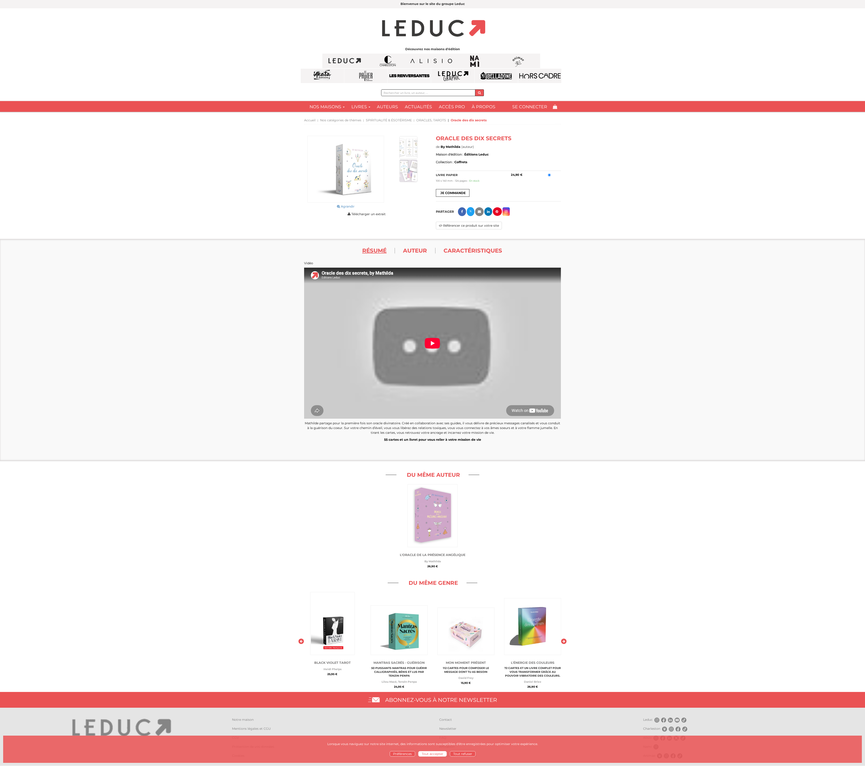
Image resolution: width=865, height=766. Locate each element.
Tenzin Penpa (407, 681)
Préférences (402, 754)
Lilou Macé (389, 681)
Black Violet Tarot (332, 663)
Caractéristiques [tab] (473, 250)
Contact (445, 720)
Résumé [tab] (374, 250)
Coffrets (460, 162)
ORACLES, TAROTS (431, 120)
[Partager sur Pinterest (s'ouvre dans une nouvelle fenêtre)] (497, 211)
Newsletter (447, 729)
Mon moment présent (466, 663)
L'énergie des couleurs (532, 663)
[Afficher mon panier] (555, 107)
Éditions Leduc (476, 154)
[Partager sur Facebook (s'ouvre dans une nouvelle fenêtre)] (462, 211)
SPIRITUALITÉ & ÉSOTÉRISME (389, 120)
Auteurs (387, 106)
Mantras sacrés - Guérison (399, 663)
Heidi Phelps (332, 669)
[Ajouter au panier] (452, 193)
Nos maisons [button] (326, 106)
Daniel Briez (532, 681)
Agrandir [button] (347, 206)
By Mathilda (450, 147)
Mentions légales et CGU (251, 729)
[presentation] (301, 641)
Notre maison (243, 720)
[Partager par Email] (479, 211)
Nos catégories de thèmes (340, 120)
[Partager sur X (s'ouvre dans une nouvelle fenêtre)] (470, 211)
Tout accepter (432, 754)
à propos (483, 106)
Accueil (310, 120)
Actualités (418, 106)
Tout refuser (462, 754)
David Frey (465, 678)
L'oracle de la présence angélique (432, 555)
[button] (345, 169)
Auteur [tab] (415, 250)
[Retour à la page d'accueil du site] (432, 29)
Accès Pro (452, 106)
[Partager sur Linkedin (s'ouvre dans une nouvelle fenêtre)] (488, 211)
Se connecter (529, 106)
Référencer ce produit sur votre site (470, 226)
